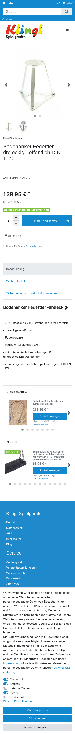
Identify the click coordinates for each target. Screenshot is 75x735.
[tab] (37, 269)
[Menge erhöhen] (16, 218)
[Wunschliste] (58, 3)
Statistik (15, 683)
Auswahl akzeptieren (37, 727)
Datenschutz (14, 528)
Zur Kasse (13, 584)
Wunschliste (14, 235)
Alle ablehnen (37, 718)
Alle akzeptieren (37, 710)
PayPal (14, 692)
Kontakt (11, 522)
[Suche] (66, 11)
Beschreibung (15, 269)
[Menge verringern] (16, 223)
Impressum (13, 538)
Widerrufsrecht (16, 573)
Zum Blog (7, 19)
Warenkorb (13, 578)
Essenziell (16, 679)
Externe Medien (20, 688)
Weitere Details (16, 281)
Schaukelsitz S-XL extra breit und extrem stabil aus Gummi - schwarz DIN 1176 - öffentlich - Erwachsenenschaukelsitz (50, 455)
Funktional (17, 697)
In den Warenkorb (46, 220)
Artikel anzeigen (50, 416)
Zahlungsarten (15, 562)
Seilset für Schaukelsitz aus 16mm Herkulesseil (48, 402)
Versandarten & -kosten (21, 567)
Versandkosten (34, 246)
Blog (9, 544)
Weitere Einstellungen (17, 701)
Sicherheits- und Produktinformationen (31, 293)
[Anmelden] (4, 3)
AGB (9, 533)
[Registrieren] (11, 3)
